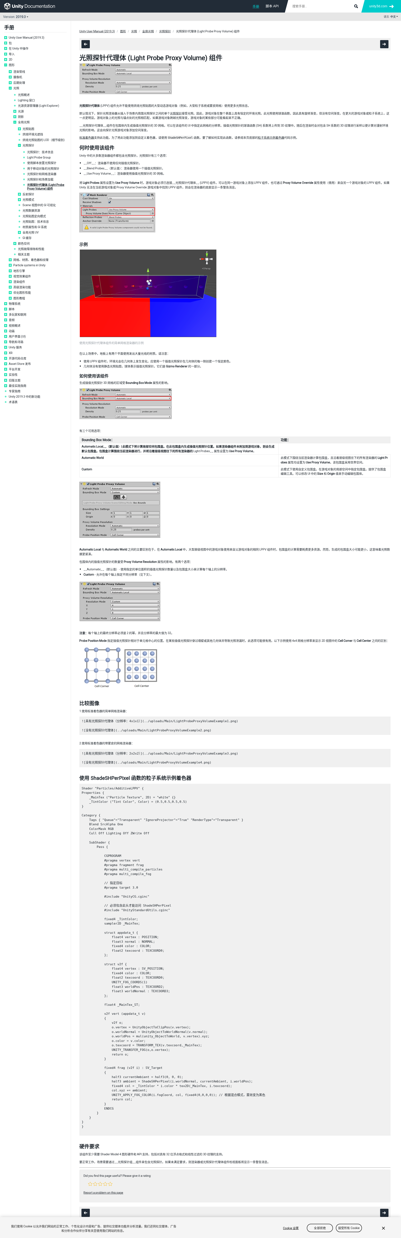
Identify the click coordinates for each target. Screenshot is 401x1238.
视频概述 (14, 325)
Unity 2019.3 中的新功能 (24, 396)
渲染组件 (19, 281)
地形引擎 (19, 271)
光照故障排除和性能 (31, 249)
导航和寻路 (16, 342)
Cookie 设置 (291, 1228)
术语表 (13, 402)
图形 (12, 65)
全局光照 (24, 122)
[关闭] (383, 1228)
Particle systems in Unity (29, 265)
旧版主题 (14, 380)
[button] (90, 1183)
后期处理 (19, 82)
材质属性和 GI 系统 (35, 227)
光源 (21, 111)
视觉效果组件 (22, 276)
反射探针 (28, 194)
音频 (12, 320)
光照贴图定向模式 (34, 216)
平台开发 (14, 369)
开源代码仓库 (17, 358)
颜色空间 (24, 243)
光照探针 (28, 145)
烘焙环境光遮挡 (33, 134)
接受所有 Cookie (349, 1228)
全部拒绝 (320, 1228)
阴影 (21, 116)
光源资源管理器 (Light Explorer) (38, 105)
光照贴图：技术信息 (36, 221)
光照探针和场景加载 (40, 179)
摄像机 (17, 77)
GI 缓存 (27, 238)
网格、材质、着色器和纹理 (30, 259)
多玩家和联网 (17, 314)
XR (11, 353)
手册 (256, 6)
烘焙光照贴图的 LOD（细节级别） (45, 140)
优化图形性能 (22, 292)
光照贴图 (28, 129)
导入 (12, 54)
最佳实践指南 (17, 385)
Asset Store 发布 (20, 363)
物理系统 (14, 303)
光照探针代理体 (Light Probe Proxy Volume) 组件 (45, 186)
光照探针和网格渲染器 (41, 174)
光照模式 (28, 199)
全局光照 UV (31, 232)
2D (10, 59)
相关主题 (24, 254)
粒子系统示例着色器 (271, 137)
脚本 (12, 309)
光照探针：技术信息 (40, 152)
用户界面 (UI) (17, 336)
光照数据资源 (31, 210)
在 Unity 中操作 (18, 48)
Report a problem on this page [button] (103, 1192)
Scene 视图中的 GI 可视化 (39, 205)
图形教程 (19, 298)
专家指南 (14, 391)
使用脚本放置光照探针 (41, 163)
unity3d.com (378, 6)
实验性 (13, 374)
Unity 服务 (15, 347)
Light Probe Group (39, 157)
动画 (12, 331)
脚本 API (272, 6)
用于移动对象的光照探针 (43, 168)
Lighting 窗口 (26, 100)
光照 (16, 88)
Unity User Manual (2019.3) (26, 37)
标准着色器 (86, 137)
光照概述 (24, 94)
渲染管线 (19, 71)
